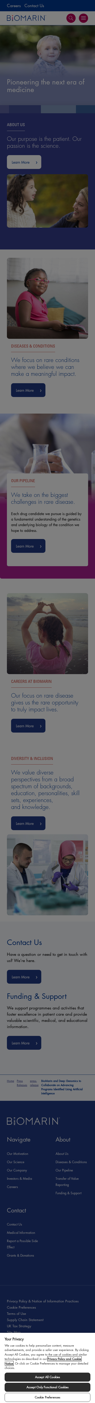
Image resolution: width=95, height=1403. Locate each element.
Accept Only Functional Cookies (48, 1387)
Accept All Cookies (47, 1377)
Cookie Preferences (47, 1397)
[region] (47, 1367)
